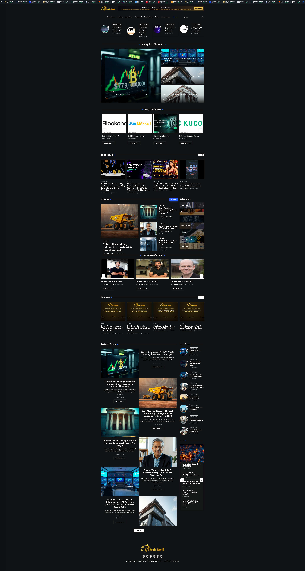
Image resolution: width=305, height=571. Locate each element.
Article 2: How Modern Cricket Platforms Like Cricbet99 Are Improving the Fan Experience (165, 186)
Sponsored (138, 17)
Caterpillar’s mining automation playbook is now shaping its (117, 247)
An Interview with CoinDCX (147, 281)
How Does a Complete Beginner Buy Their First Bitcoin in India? (139, 328)
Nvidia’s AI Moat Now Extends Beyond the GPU (167, 243)
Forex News (129, 17)
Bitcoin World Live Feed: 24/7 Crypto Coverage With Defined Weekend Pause (157, 472)
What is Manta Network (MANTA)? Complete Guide (191, 503)
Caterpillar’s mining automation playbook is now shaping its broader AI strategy (120, 384)
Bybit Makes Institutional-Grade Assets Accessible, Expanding (143, 30)
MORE (138, 530)
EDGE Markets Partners (110, 136)
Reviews (103, 323)
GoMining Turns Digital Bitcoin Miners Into (170, 29)
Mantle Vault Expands (135, 136)
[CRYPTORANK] (303, 2)
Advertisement (166, 17)
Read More (107, 143)
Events (157, 17)
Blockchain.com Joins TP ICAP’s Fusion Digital (196, 29)
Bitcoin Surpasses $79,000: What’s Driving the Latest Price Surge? (126, 95)
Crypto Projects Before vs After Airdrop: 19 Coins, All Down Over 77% (112, 328)
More (174, 17)
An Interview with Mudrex (111, 281)
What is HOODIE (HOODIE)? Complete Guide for (190, 492)
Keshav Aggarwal (110, 253)
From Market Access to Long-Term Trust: (118, 29)
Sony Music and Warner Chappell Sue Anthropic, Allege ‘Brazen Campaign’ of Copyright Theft (158, 413)
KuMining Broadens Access (163, 136)
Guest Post (106, 193)
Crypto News (111, 17)
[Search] (203, 17)
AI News (120, 17)
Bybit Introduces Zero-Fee (188, 136)
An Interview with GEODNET (182, 281)
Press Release (148, 17)
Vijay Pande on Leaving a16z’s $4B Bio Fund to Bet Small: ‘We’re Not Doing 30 (119, 443)
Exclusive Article (106, 277)
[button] (104, 130)
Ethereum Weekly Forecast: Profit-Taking (195, 363)
